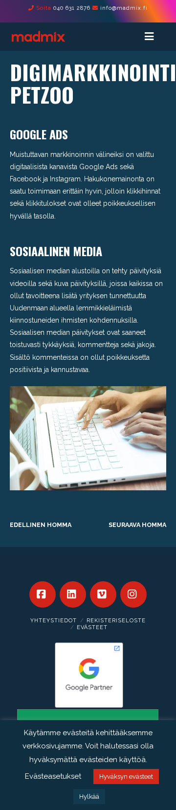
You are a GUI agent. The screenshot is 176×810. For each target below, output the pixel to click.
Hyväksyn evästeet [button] (126, 776)
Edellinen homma (40, 524)
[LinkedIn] (73, 594)
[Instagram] (133, 594)
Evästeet (92, 627)
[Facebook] (42, 594)
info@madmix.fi (124, 8)
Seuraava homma (137, 524)
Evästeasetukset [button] (53, 776)
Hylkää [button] (89, 796)
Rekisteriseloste (116, 620)
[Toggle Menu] (153, 36)
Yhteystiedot (53, 620)
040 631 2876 (71, 8)
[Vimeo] (103, 594)
